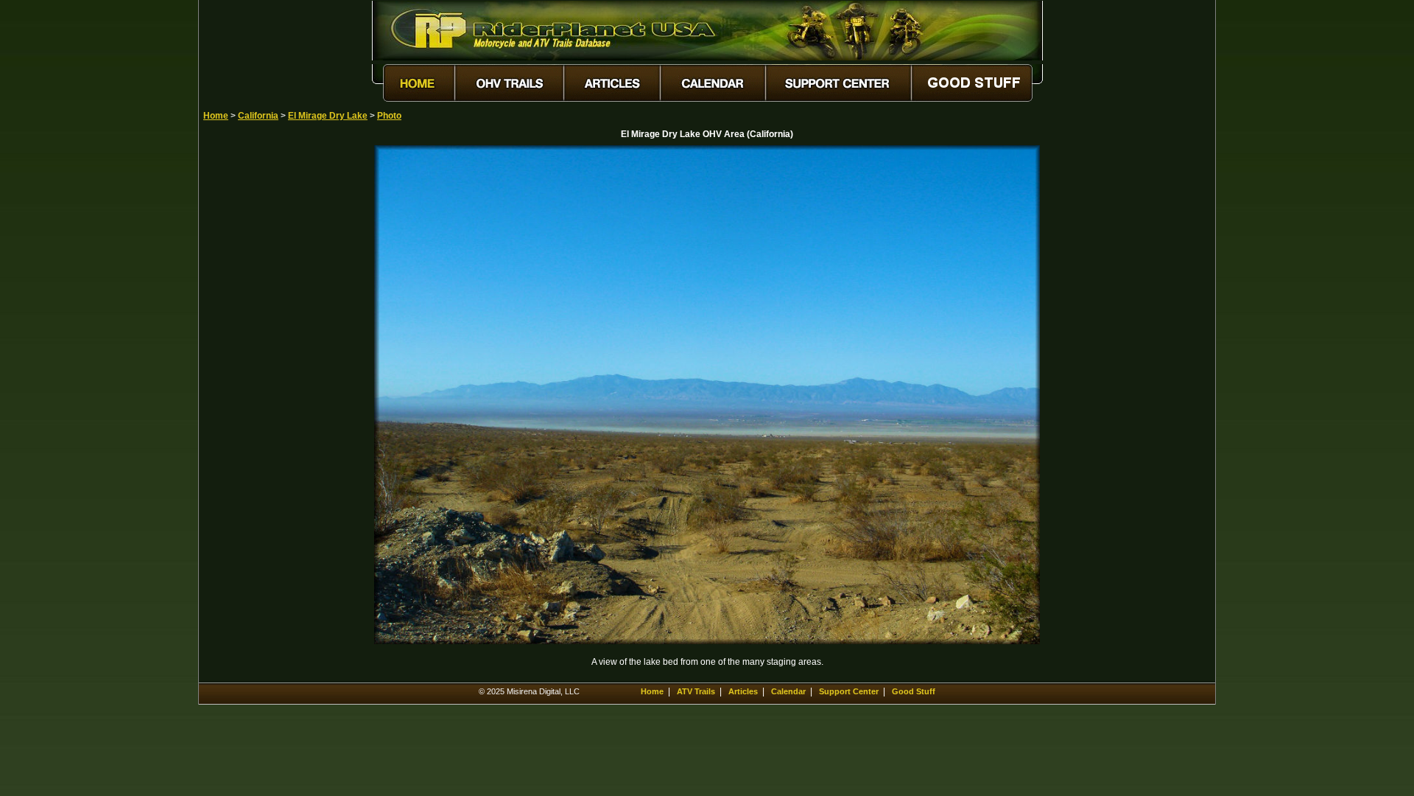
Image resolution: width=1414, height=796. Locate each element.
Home (215, 116)
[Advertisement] (255, 366)
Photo (389, 116)
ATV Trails (696, 691)
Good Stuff (913, 691)
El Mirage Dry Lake (327, 116)
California (258, 116)
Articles (743, 691)
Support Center (849, 691)
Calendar (788, 691)
